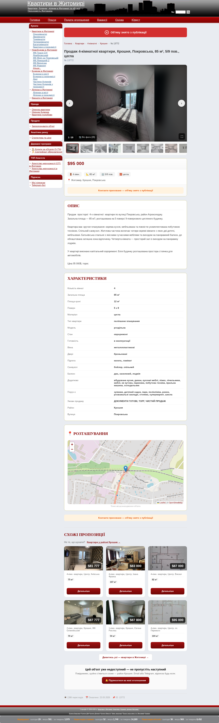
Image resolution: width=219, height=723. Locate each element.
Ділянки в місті (40, 92)
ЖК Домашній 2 (41, 60)
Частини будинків (42, 81)
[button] (126, 469)
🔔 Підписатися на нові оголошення (125, 680)
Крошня (103, 43)
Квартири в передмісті (44, 47)
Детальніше (84, 591)
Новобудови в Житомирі (44, 50)
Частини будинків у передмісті (43, 85)
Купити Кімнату (106, 713)
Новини (147, 713)
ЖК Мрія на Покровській (45, 58)
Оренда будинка (40, 112)
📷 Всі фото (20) (87, 137)
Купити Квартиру (74, 713)
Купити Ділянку (94, 713)
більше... (37, 68)
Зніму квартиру (117, 713)
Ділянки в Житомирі (42, 89)
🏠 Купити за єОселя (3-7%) (46, 149)
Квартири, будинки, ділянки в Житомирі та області (54, 8)
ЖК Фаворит (39, 65)
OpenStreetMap (176, 502)
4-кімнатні (92, 43)
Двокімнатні (39, 36)
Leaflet (162, 502)
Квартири (79, 43)
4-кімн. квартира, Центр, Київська (83, 574)
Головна (35, 19)
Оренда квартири (41, 109)
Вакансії (102, 19)
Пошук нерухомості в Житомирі (133, 713)
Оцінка (119, 19)
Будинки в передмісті (44, 76)
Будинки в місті (41, 74)
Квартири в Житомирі (55, 3)
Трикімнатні (39, 39)
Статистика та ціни (41, 137)
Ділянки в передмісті (44, 95)
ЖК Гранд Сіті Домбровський (40, 54)
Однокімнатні (40, 34)
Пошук (52, 19)
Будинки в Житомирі (42, 71)
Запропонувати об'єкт (43, 126)
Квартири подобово (42, 114)
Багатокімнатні (40, 44)
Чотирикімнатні (41, 42)
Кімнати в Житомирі (42, 98)
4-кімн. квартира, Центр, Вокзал (166, 574)
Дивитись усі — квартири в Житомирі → (125, 657)
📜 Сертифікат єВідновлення (47, 152)
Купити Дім (85, 713)
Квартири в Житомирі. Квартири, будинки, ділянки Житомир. (118, 709)
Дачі (35, 79)
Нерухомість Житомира (40, 11)
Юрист (136, 19)
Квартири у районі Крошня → (103, 542)
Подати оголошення (76, 19)
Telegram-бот (39, 185)
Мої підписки (38, 182)
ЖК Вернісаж (40, 63)
